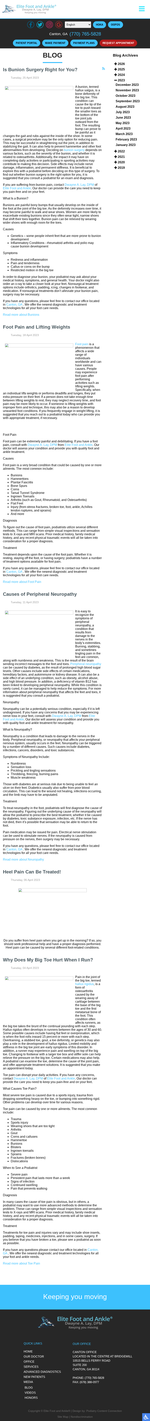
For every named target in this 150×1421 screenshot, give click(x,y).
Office (29, 1361)
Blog (29, 1387)
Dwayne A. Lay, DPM (79, 184)
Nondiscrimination (82, 1416)
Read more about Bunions (21, 314)
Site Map (62, 1416)
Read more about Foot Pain (22, 581)
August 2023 (125, 106)
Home (28, 1351)
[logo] (29, 9)
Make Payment (55, 43)
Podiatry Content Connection (104, 1410)
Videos (30, 1392)
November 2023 (127, 90)
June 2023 (123, 117)
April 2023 (123, 128)
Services (31, 1366)
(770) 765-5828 (85, 33)
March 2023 (124, 134)
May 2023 (122, 123)
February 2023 (126, 139)
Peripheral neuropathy (85, 664)
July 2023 (123, 112)
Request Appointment (118, 43)
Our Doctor (34, 1356)
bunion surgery (74, 150)
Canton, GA (14, 304)
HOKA (99, 24)
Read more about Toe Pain (21, 1263)
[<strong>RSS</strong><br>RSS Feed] (103, 68)
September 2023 (128, 101)
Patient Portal (26, 43)
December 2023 (127, 84)
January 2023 (126, 145)
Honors (31, 1397)
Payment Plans (84, 43)
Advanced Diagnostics (42, 1371)
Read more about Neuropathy (23, 859)
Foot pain (81, 344)
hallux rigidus (84, 984)
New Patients (34, 1376)
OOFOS (115, 24)
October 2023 (125, 95)
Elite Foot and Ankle (17, 188)
